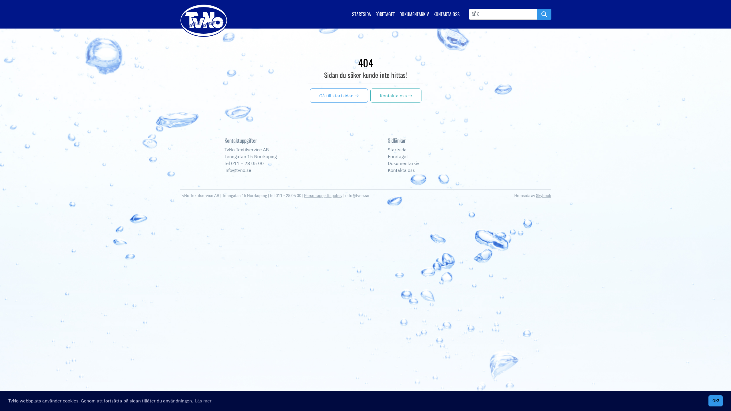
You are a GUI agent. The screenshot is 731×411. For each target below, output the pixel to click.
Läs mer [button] (203, 401)
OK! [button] (715, 400)
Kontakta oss (446, 14)
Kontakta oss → (396, 95)
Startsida (361, 14)
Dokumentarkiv (414, 14)
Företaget (385, 14)
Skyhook (543, 195)
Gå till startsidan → (339, 95)
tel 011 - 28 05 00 (285, 195)
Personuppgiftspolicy (323, 195)
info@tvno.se (357, 195)
